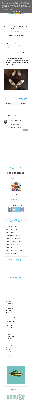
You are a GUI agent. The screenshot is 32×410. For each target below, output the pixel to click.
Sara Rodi (14, 31)
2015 (9, 310)
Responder (25, 129)
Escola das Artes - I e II (11, 226)
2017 (9, 306)
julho (8, 325)
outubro (9, 319)
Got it (20, 11)
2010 (9, 347)
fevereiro (9, 336)
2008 (9, 351)
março (8, 334)
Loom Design (23, 408)
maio (8, 330)
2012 (9, 342)
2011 (8, 345)
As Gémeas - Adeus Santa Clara (14, 250)
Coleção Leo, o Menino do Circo (14, 244)
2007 (9, 354)
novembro (10, 317)
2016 (9, 308)
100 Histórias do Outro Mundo (13, 235)
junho (8, 327)
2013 (9, 340)
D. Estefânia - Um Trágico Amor (13, 268)
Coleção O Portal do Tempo (13, 238)
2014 (9, 312)
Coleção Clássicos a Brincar (13, 241)
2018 (9, 303)
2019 (9, 301)
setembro (9, 321)
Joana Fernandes (16, 120)
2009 (9, 349)
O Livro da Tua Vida (11, 271)
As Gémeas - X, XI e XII (11, 229)
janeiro (9, 338)
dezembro (10, 314)
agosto (9, 323)
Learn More (14, 11)
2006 (9, 356)
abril (8, 332)
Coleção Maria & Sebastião (13, 247)
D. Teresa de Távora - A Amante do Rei (15, 265)
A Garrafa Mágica (10, 232)
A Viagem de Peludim (11, 253)
